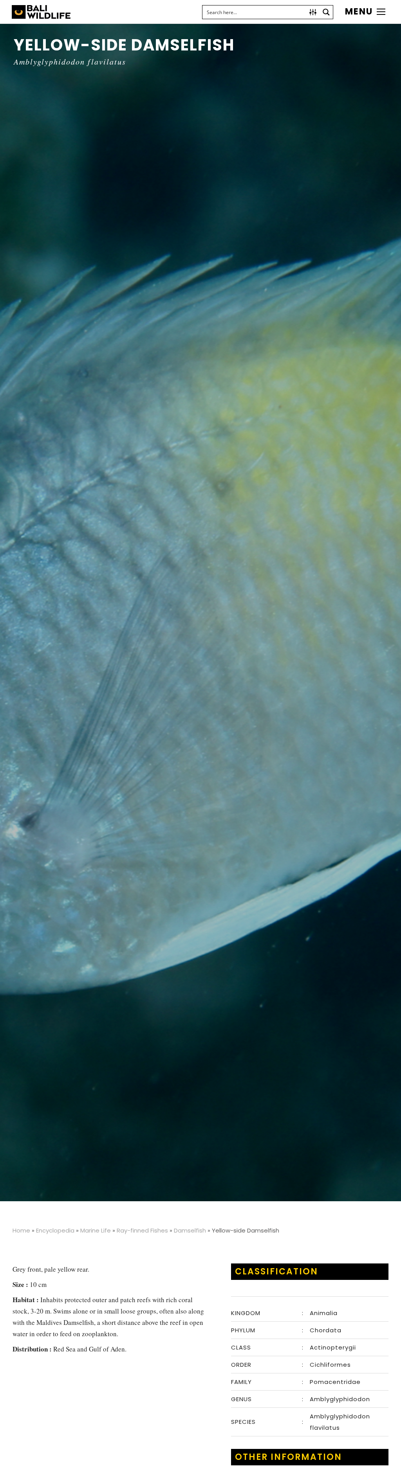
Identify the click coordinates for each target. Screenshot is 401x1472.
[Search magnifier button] (326, 12)
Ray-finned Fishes (142, 1230)
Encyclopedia (55, 1230)
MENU (359, 12)
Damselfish (190, 1230)
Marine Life (95, 1230)
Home (21, 1230)
